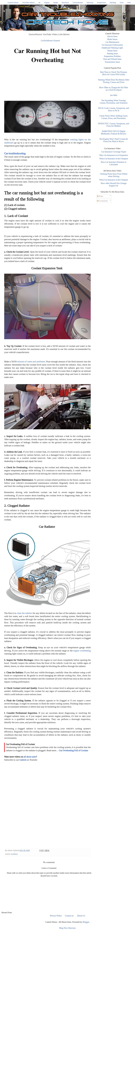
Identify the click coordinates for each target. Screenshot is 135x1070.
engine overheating (82, 650)
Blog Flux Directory (67, 928)
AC (39, 3)
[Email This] (40, 851)
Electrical (65, 3)
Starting (113, 3)
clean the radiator (24, 613)
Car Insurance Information (112, 45)
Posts (100, 196)
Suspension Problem (112, 56)
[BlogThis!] (42, 851)
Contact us (69, 916)
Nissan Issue (112, 50)
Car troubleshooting (15, 153)
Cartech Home (13, 3)
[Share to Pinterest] (48, 851)
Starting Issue (112, 53)
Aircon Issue (112, 36)
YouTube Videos (28, 3)
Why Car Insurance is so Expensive (113, 155)
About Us (81, 916)
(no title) (113, 95)
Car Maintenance (112, 42)
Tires (122, 3)
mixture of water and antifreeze (31, 361)
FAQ (129, 3)
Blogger (86, 922)
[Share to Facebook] (46, 851)
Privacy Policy (56, 916)
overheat (14, 854)
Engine (47, 3)
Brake (55, 3)
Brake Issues (112, 39)
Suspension (101, 3)
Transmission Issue (112, 62)
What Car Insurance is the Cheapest (113, 158)
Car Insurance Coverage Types (113, 152)
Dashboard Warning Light (112, 48)
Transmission (78, 3)
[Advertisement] (47, 82)
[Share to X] (44, 851)
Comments (103, 201)
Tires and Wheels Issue (112, 59)
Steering (90, 3)
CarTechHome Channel (50, 40)
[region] (67, 949)
